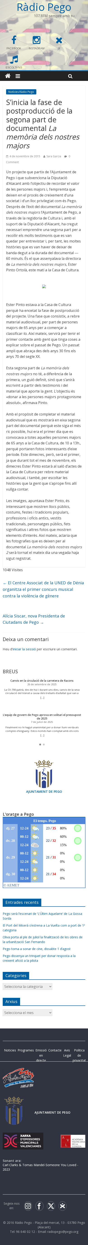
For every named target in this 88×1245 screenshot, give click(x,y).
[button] (40, 744)
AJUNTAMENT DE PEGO (44, 791)
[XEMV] (23, 1137)
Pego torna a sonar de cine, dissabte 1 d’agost (37, 949)
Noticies (10, 1050)
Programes (26, 1050)
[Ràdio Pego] (8, 76)
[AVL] (73, 1137)
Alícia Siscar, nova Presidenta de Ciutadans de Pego (34, 619)
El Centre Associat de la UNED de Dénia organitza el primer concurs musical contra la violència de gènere (43, 589)
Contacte (55, 1050)
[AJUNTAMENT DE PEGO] (14, 1101)
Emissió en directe (41, 1055)
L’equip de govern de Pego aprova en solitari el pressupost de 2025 (42, 716)
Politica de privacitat (79, 1055)
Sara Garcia (53, 156)
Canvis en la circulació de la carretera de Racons (42, 680)
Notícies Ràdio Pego (21, 92)
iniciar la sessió (24, 649)
